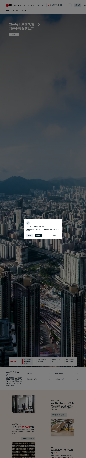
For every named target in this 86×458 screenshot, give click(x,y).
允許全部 (38, 235)
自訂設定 (55, 235)
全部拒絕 (30, 235)
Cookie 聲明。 (33, 230)
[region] (43, 229)
